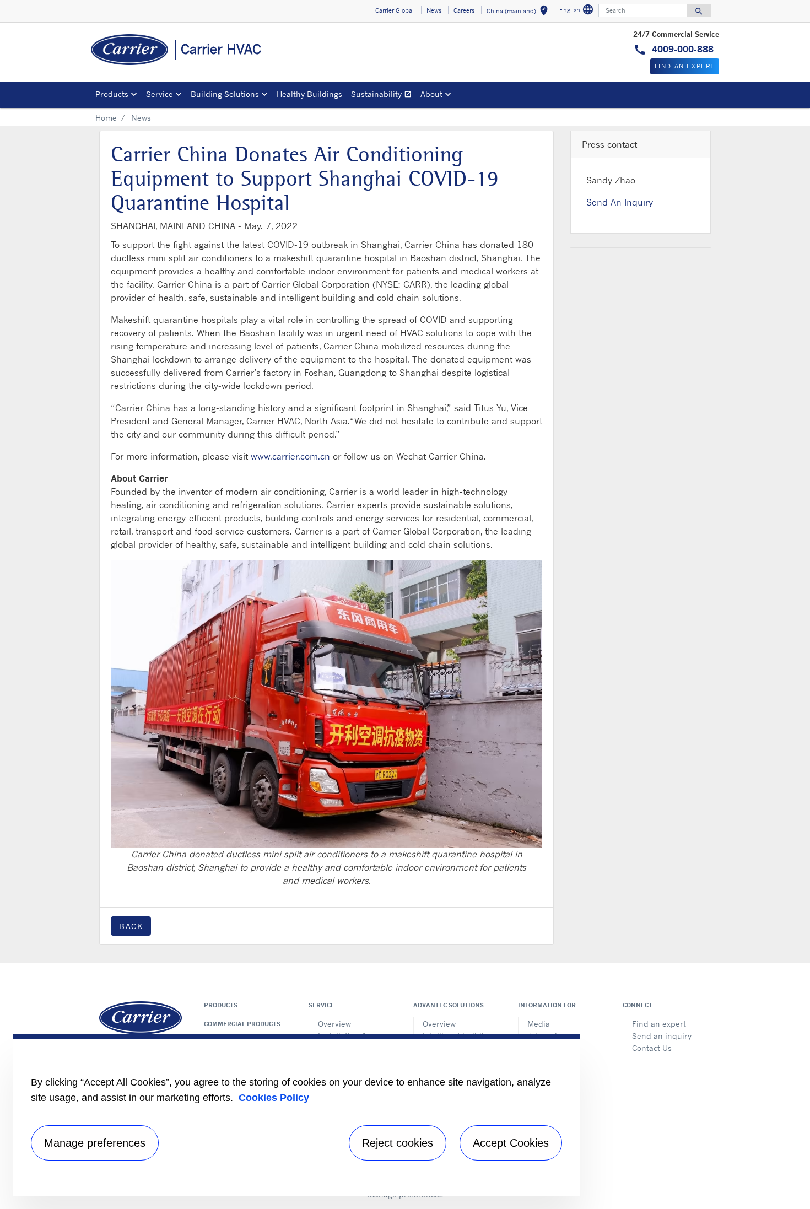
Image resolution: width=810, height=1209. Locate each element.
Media (538, 1023)
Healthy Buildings (309, 94)
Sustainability (383, 95)
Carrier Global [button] (394, 10)
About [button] (431, 94)
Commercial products (242, 1024)
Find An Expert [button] (685, 66)
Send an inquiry (662, 1035)
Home (106, 117)
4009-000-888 (681, 49)
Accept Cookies (511, 1143)
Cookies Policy (274, 1097)
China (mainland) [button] (519, 12)
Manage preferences (94, 1143)
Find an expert (659, 1023)
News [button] (433, 10)
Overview (334, 1023)
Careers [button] (463, 10)
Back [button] (131, 926)
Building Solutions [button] (225, 94)
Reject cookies (397, 1143)
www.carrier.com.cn (290, 456)
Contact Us (652, 1048)
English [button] (577, 11)
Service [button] (159, 94)
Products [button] (111, 94)
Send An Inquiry (619, 202)
